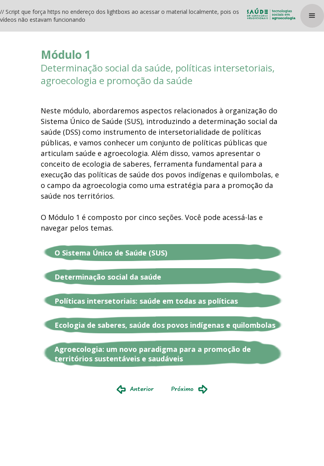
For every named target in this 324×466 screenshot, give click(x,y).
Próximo (182, 389)
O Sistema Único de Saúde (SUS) (111, 252)
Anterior (142, 389)
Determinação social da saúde (108, 277)
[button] (312, 16)
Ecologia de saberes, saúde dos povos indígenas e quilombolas (165, 325)
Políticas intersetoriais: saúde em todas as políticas (146, 301)
